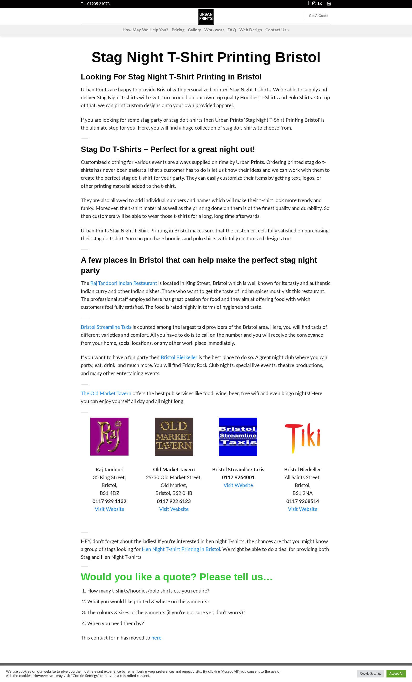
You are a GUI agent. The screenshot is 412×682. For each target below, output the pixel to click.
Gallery (194, 30)
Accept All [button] (396, 673)
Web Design (250, 30)
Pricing (178, 30)
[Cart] (329, 3)
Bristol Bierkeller (179, 357)
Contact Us (275, 30)
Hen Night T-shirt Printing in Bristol (181, 549)
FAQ (231, 30)
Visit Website (109, 509)
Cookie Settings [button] (370, 673)
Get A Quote (318, 16)
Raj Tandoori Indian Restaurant (123, 283)
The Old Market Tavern (106, 393)
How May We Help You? (145, 30)
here (156, 637)
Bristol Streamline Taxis (106, 327)
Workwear (214, 30)
